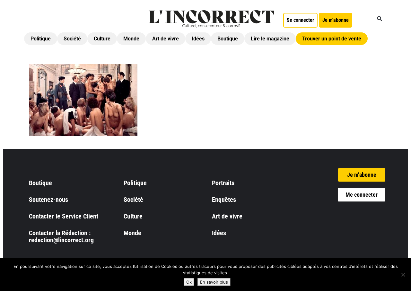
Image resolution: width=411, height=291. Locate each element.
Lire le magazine (270, 39)
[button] (379, 18)
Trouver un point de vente (331, 39)
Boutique (227, 39)
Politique (41, 39)
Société (72, 39)
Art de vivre (165, 39)
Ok (189, 282)
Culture (102, 39)
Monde (131, 39)
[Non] (403, 274)
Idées (198, 39)
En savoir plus (214, 282)
